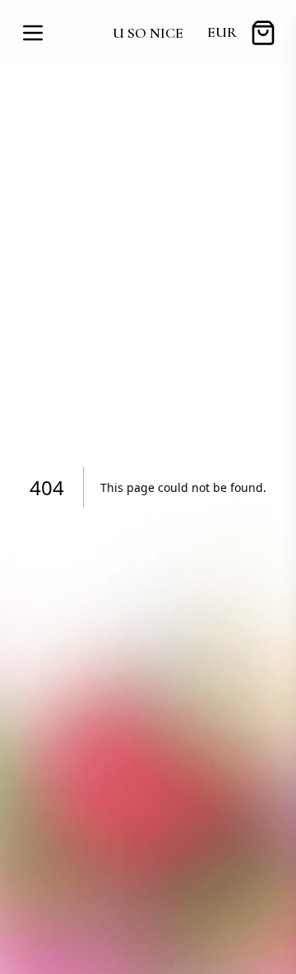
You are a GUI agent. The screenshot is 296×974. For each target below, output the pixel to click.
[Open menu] (33, 33)
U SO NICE (148, 33)
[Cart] (263, 33)
